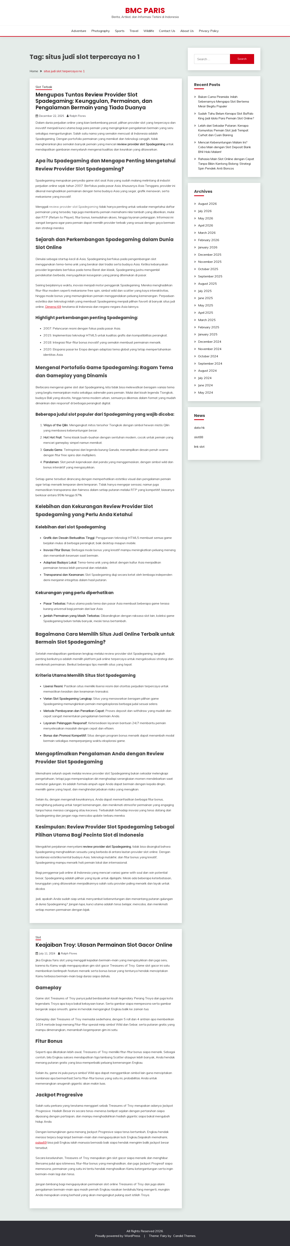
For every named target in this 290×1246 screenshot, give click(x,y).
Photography (100, 31)
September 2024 (210, 363)
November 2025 (210, 262)
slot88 (198, 437)
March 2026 (207, 233)
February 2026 (208, 240)
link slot (199, 446)
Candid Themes (184, 1236)
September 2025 (210, 276)
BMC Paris (145, 10)
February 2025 (208, 327)
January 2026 (207, 247)
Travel (133, 31)
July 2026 (205, 211)
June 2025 (205, 298)
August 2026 (207, 204)
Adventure (78, 31)
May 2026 (205, 218)
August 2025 (207, 284)
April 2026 (205, 225)
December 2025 (209, 255)
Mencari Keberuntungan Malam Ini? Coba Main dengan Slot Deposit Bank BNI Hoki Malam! (224, 147)
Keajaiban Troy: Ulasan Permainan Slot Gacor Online (104, 944)
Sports (119, 31)
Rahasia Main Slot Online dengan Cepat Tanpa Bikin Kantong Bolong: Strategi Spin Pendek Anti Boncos (226, 163)
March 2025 (207, 320)
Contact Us (167, 31)
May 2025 (205, 305)
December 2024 (209, 342)
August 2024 (207, 371)
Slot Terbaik (44, 87)
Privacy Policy (209, 31)
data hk (199, 428)
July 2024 (205, 378)
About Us (187, 31)
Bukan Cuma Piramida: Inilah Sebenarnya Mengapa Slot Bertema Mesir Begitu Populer (223, 101)
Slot (38, 937)
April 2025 (205, 313)
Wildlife (148, 31)
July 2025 (205, 291)
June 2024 (205, 385)
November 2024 (210, 349)
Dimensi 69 (53, 307)
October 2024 (208, 356)
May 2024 (205, 392)
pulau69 (41, 1142)
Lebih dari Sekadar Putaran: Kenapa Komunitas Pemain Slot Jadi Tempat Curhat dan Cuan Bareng (223, 130)
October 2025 (208, 269)
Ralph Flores (78, 116)
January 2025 (207, 334)
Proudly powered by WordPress (118, 1236)
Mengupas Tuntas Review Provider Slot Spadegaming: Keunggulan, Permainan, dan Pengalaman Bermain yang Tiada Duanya (94, 101)
